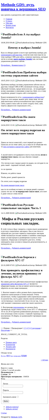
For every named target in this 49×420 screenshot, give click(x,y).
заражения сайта (15, 284)
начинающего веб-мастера (11, 55)
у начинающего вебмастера (33, 97)
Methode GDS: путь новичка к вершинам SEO (23, 6)
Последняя (5, 330)
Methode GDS (16, 417)
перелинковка (18, 307)
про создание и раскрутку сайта (16, 147)
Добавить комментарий (21, 110)
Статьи (4, 413)
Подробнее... (6, 65)
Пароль (6, 390)
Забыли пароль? (12, 407)
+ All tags (44, 360)
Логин (5, 384)
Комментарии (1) (19, 65)
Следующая (35, 328)
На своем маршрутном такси (12, 185)
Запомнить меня (9, 397)
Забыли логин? (12, 409)
